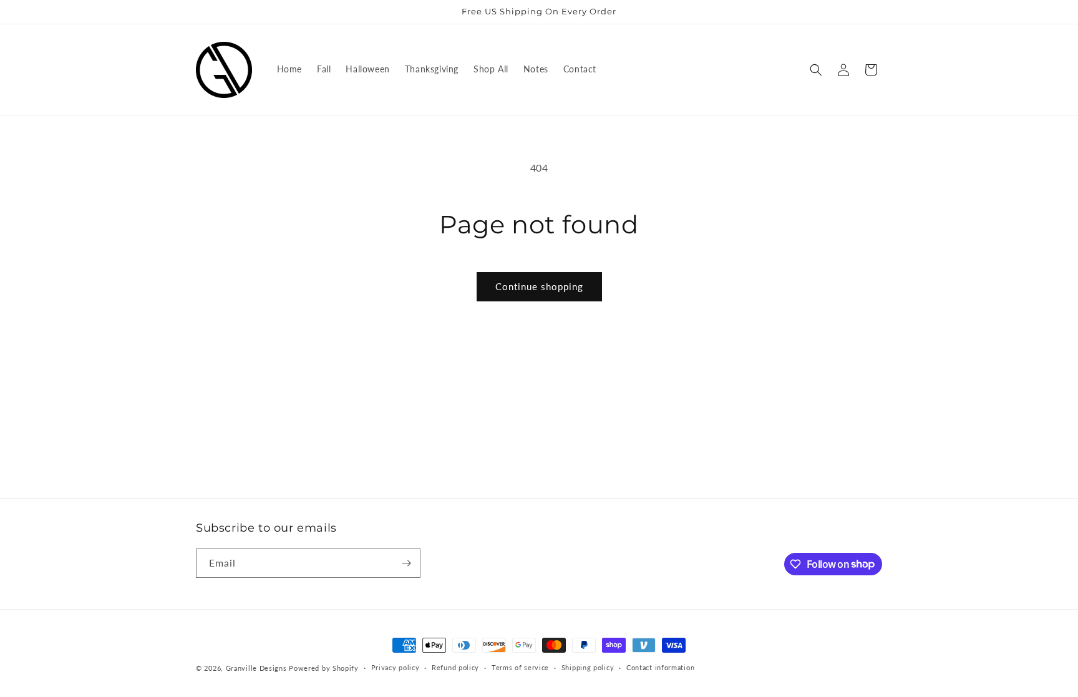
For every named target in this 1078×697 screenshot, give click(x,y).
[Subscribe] (406, 563)
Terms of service (520, 667)
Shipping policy (587, 667)
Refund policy (455, 667)
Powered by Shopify (324, 668)
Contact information (660, 667)
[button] (816, 70)
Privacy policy (395, 667)
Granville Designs (256, 668)
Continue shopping (539, 286)
